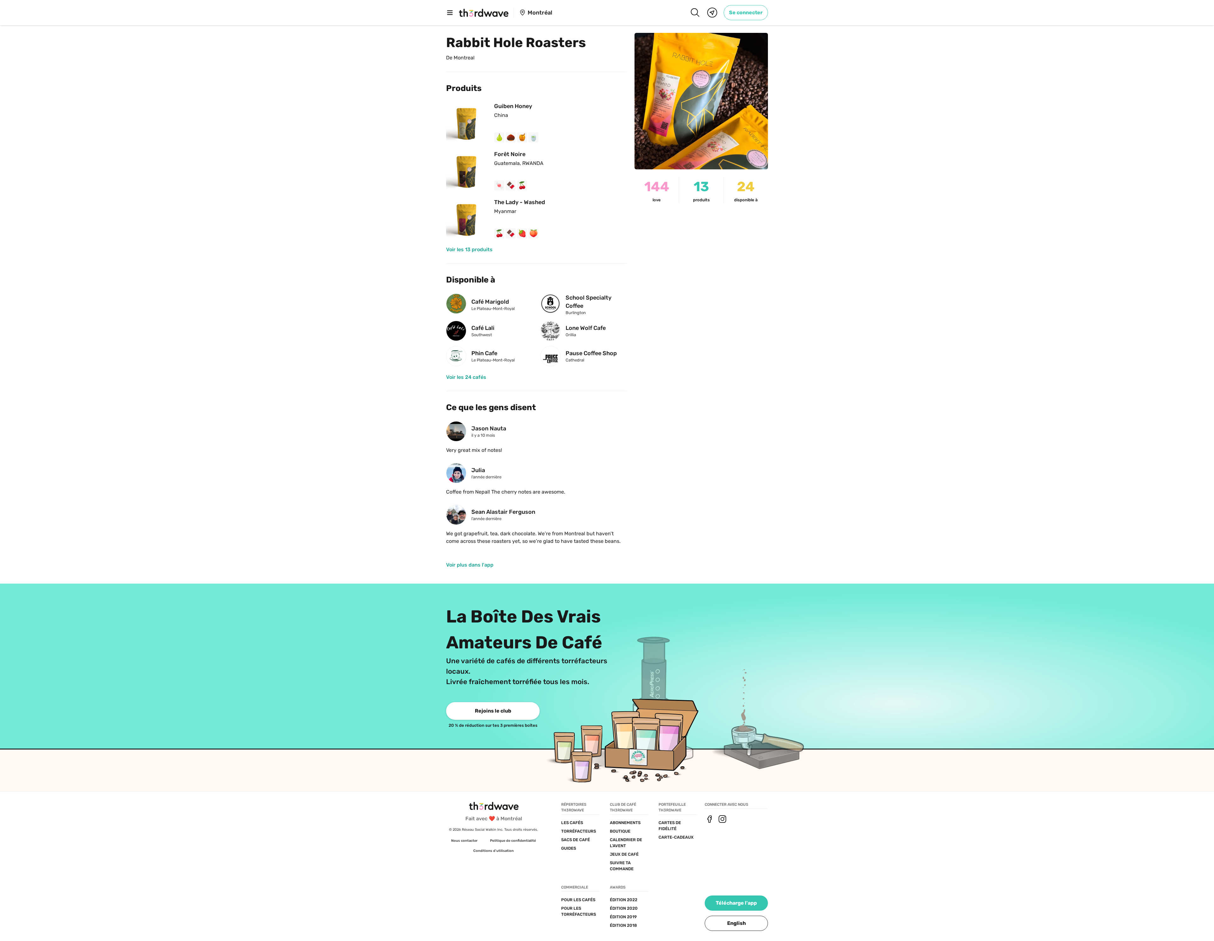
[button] (736, 923)
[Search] (695, 12)
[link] (746, 12)
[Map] (712, 12)
